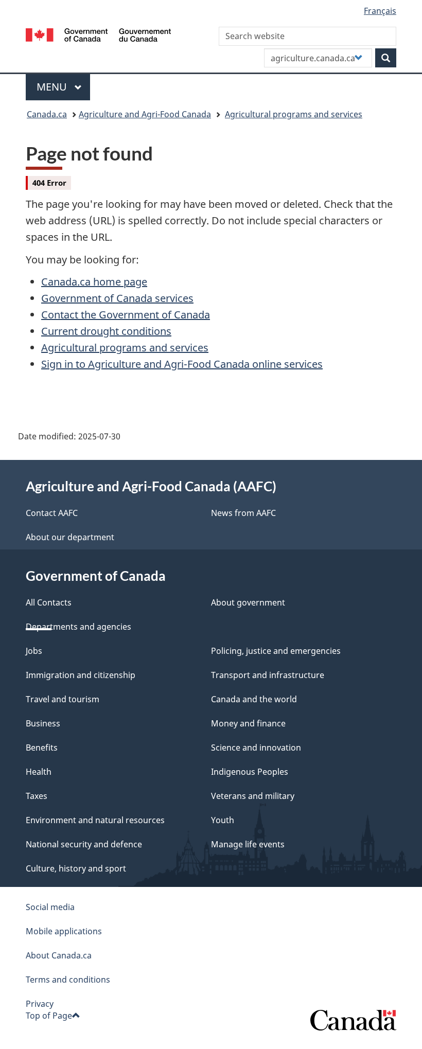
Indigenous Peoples (249, 771)
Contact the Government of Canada (125, 315)
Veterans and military (252, 796)
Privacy (40, 1003)
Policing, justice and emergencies (276, 650)
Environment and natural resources (95, 820)
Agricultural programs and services (293, 114)
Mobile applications (64, 931)
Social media (50, 907)
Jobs (34, 650)
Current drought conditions (106, 331)
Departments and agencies (78, 626)
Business (43, 723)
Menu (53, 87)
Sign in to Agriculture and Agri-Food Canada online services (182, 364)
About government (248, 602)
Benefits (42, 747)
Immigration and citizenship (80, 675)
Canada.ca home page (94, 282)
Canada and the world (254, 699)
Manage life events (248, 844)
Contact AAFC (52, 513)
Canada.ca (47, 114)
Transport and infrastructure (267, 675)
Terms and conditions (68, 979)
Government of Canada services (117, 298)
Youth (222, 820)
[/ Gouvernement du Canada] (98, 34)
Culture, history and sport (76, 868)
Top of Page (49, 1015)
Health (38, 771)
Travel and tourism (62, 699)
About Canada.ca (59, 955)
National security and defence (84, 844)
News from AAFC (243, 513)
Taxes (36, 796)
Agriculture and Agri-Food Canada (145, 114)
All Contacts (49, 602)
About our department (70, 537)
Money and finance (248, 723)
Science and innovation (256, 747)
